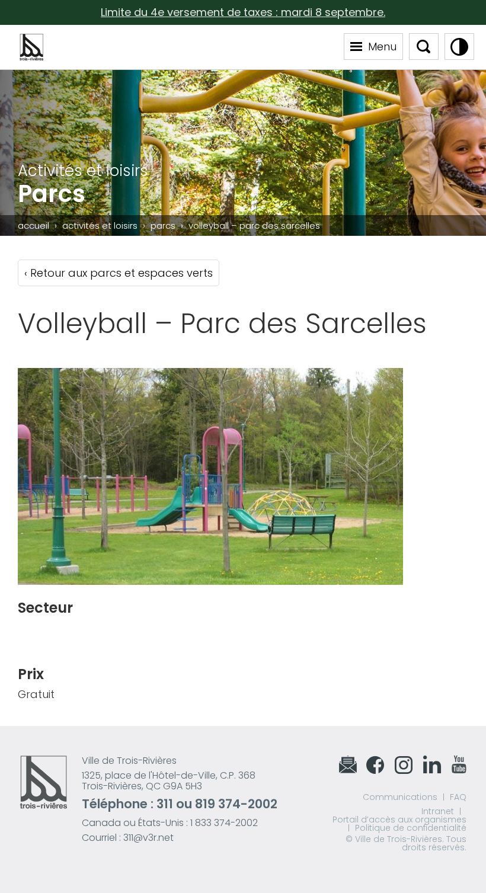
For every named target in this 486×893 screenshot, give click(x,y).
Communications (400, 797)
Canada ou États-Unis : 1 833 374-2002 (170, 823)
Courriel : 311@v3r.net (128, 837)
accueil (33, 225)
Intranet (437, 811)
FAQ (458, 797)
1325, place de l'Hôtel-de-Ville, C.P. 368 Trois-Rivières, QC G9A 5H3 (168, 781)
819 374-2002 (236, 803)
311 (164, 803)
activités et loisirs (100, 225)
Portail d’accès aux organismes (399, 819)
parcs (163, 225)
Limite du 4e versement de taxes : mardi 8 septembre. (243, 12)
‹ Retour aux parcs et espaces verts (118, 272)
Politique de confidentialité (410, 828)
